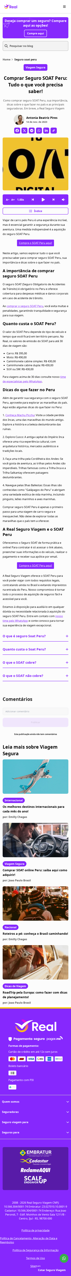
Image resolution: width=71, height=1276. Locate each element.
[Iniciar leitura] (43, 199)
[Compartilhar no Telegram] (32, 131)
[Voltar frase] (33, 199)
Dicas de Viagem (15, 986)
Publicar (35, 722)
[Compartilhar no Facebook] (17, 131)
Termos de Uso (35, 1258)
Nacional (11, 927)
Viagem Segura (14, 864)
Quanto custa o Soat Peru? (24, 649)
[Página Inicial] (10, 7)
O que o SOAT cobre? (19, 662)
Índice (38, 211)
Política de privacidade (35, 1230)
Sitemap (35, 1266)
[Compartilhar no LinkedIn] (46, 131)
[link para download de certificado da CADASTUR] (35, 1161)
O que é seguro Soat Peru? (24, 636)
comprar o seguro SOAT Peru (25, 306)
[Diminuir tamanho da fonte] (7, 199)
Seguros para (10, 1132)
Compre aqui (35, 33)
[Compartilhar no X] (24, 131)
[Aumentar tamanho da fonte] (13, 199)
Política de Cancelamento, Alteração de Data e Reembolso (28, 1240)
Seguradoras (10, 1112)
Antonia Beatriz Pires (41, 118)
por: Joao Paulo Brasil (17, 880)
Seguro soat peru (25, 59)
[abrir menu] (64, 6)
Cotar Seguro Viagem (52, 1270)
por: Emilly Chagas (15, 817)
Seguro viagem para (15, 1122)
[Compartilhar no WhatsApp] (39, 131)
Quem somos (10, 1101)
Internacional (14, 800)
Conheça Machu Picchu (20, 415)
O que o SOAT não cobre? (23, 675)
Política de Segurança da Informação (36, 1250)
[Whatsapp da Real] (64, 1258)
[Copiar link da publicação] (54, 131)
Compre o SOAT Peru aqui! (35, 243)
